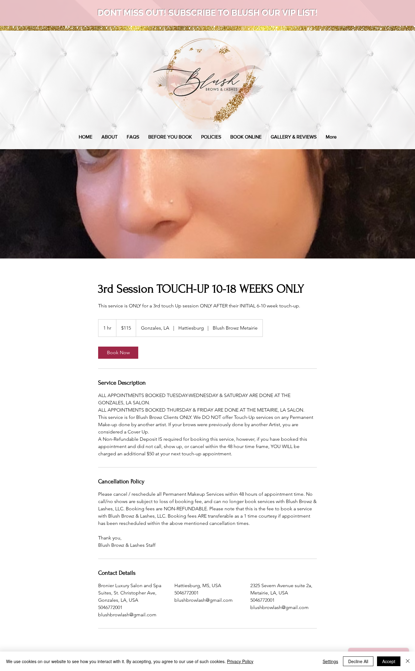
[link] (118, 353)
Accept (388, 661)
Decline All (358, 661)
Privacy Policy (240, 661)
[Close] (407, 661)
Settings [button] (330, 661)
